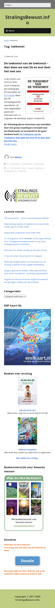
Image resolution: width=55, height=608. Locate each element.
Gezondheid (27, 164)
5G (8, 164)
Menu (11, 30)
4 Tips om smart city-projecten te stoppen (23, 256)
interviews (39, 168)
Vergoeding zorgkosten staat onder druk (22, 232)
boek (24, 168)
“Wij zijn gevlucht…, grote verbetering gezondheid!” (26, 218)
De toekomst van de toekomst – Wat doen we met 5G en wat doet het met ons (27, 67)
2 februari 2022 (11, 56)
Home (6, 40)
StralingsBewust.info (27, 20)
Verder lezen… (11, 144)
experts (31, 168)
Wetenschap (39, 164)
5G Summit (9, 95)
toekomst (22, 171)
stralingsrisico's (10, 171)
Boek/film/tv (15, 164)
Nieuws (18, 157)
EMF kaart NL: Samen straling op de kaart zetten (25, 250)
